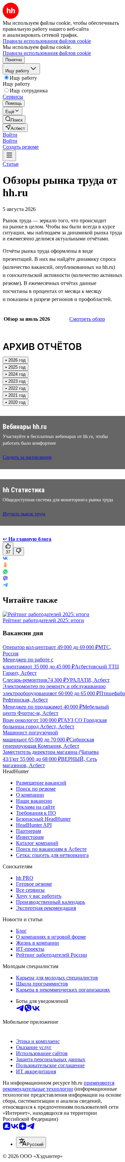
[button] (10, 135)
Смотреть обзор (87, 319)
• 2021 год (15, 395)
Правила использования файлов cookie (47, 53)
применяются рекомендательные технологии (58, 1086)
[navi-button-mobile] (9, 155)
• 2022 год (15, 388)
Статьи (11, 164)
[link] (14, 119)
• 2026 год (15, 360)
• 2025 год (15, 367)
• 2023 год (15, 381)
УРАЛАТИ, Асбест (88, 680)
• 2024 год (15, 374)
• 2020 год (15, 402)
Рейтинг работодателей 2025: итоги (43, 620)
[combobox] (31, 1142)
